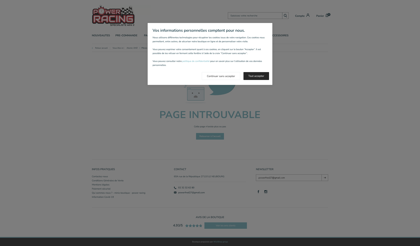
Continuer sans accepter (221, 76)
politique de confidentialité (196, 61)
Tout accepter (256, 76)
